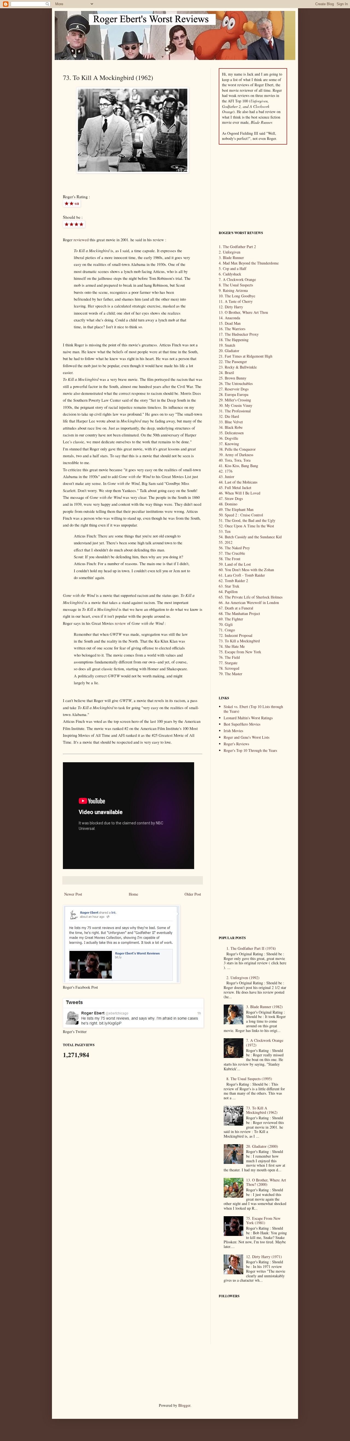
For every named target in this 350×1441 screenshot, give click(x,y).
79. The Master (230, 673)
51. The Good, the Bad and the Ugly (247, 520)
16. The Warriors (232, 328)
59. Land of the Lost (235, 564)
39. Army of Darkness (236, 454)
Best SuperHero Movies (242, 724)
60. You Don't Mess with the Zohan (246, 569)
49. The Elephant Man (236, 509)
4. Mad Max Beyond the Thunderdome (249, 263)
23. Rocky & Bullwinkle (238, 367)
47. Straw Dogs (231, 498)
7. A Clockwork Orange (237, 279)
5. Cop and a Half (232, 268)
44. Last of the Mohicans (238, 482)
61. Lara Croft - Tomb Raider (242, 575)
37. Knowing (229, 443)
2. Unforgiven (229, 252)
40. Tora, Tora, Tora (234, 460)
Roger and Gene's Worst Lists (246, 737)
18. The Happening (234, 339)
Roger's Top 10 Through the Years (250, 750)
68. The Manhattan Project (239, 613)
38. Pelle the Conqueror (237, 449)
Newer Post (73, 894)
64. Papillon (228, 591)
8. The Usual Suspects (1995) (249, 1078)
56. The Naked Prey (234, 547)
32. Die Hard (229, 416)
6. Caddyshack (230, 274)
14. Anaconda (229, 317)
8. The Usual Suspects (236, 284)
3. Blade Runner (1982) (264, 1006)
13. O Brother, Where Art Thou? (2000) (266, 1182)
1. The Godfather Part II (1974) (251, 948)
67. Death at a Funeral (236, 608)
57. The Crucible (232, 553)
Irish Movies (233, 730)
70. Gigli (226, 624)
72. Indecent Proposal (235, 635)
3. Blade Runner (231, 257)
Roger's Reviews (236, 743)
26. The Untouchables (236, 383)
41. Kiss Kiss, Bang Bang (238, 465)
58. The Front (229, 558)
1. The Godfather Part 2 (237, 246)
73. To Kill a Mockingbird (239, 640)
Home (133, 894)
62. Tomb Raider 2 (233, 580)
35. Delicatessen (231, 432)
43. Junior (226, 476)
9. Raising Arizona (233, 290)
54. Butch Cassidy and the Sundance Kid (250, 536)
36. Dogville (228, 438)
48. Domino (228, 504)
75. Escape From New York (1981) (263, 1221)
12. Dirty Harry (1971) (264, 1256)
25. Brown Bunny (232, 378)
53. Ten (225, 531)
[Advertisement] (253, 187)
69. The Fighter (231, 619)
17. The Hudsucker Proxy (239, 334)
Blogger (184, 1405)
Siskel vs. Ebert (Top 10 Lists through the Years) (253, 709)
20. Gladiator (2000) (262, 1146)
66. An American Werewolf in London (249, 602)
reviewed (81, 239)
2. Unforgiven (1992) (242, 977)
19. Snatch (227, 345)
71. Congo (227, 629)
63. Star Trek (229, 586)
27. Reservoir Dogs (234, 389)
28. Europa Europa (233, 394)
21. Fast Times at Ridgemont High (245, 356)
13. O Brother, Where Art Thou (243, 312)
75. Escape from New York (240, 651)
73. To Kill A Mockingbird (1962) (262, 1110)
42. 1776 (225, 471)
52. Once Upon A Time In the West (246, 525)
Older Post (193, 894)
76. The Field (229, 657)
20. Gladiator (229, 350)
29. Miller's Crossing (235, 399)
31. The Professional (235, 410)
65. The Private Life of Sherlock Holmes (250, 597)
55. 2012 (225, 542)
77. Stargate (228, 662)
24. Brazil (226, 372)
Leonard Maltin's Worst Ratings (248, 717)
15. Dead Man (230, 323)
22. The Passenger (233, 361)
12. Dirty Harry (231, 306)
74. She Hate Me (232, 646)
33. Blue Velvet (231, 421)
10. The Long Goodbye (237, 295)
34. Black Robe (231, 427)
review (120, 623)
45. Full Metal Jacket (235, 487)
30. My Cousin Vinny (235, 405)
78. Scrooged (229, 668)
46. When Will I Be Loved (239, 493)
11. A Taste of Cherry (236, 301)
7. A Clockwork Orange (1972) (264, 1043)
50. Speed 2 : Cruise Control (241, 514)
